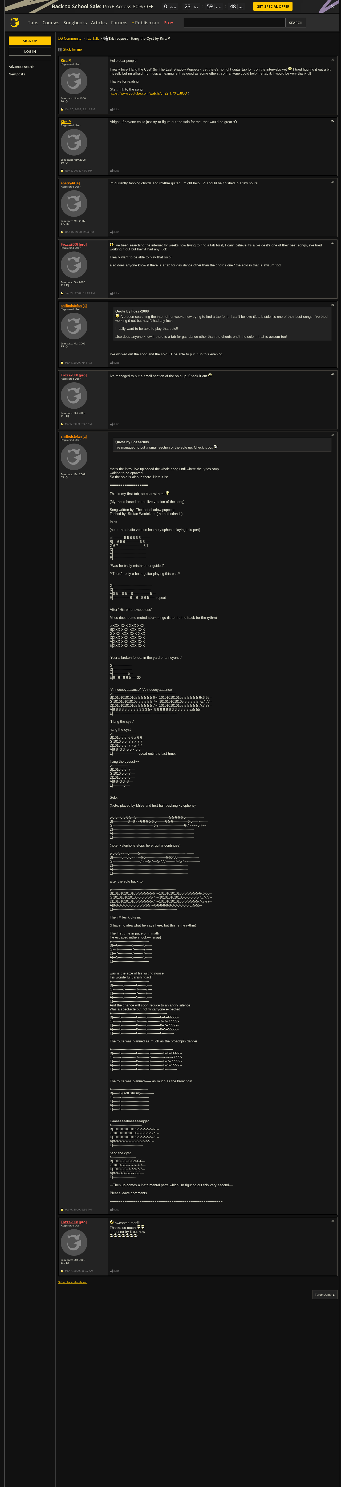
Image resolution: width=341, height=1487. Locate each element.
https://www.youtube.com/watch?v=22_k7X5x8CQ (148, 93)
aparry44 (68, 183)
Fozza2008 (69, 244)
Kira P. (66, 61)
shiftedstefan (71, 306)
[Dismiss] (332, 6)
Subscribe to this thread (72, 1282)
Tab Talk (92, 38)
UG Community (70, 38)
